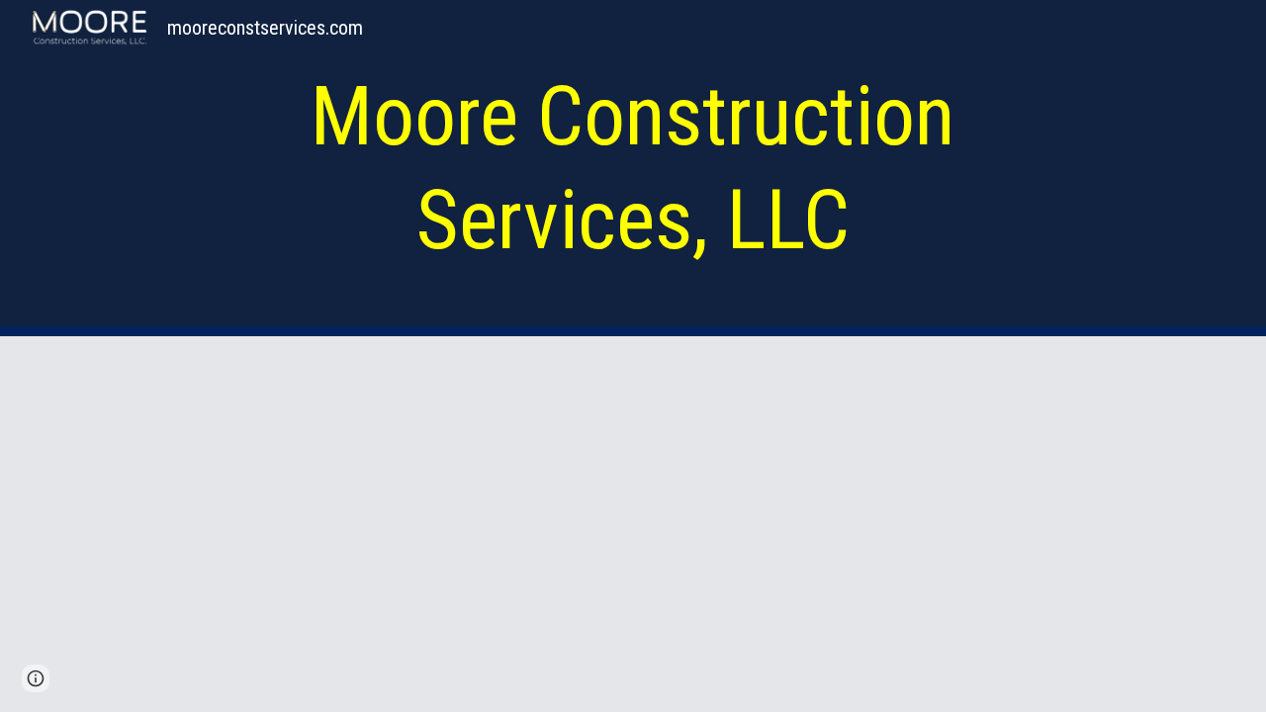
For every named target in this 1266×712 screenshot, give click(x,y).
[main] (633, 168)
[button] (35, 678)
